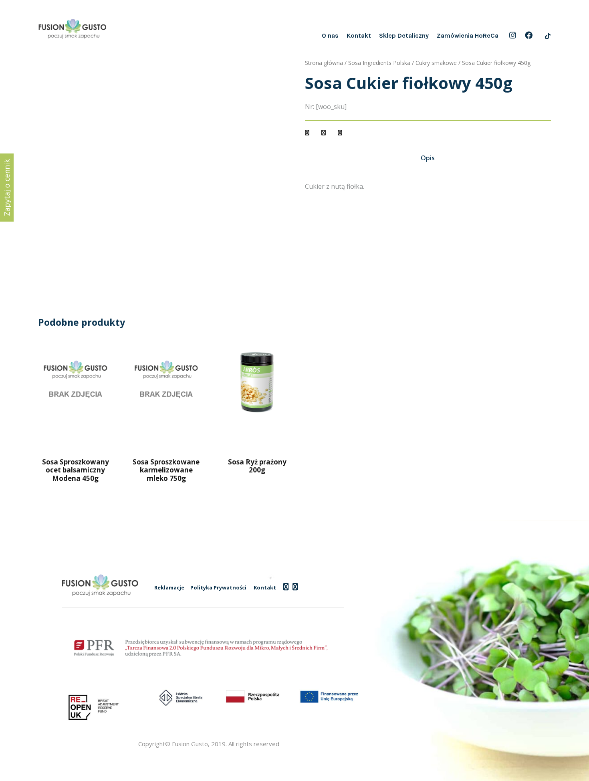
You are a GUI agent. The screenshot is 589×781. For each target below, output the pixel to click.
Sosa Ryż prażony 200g (257, 465)
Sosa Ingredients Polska (379, 63)
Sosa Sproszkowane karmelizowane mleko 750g (166, 470)
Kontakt (359, 35)
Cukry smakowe (436, 63)
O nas (330, 35)
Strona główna (324, 63)
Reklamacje (169, 587)
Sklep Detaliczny (404, 35)
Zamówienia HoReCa (467, 35)
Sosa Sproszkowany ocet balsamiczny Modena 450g (75, 470)
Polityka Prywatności (218, 587)
